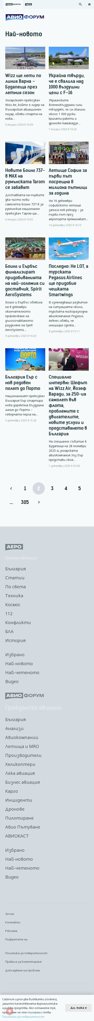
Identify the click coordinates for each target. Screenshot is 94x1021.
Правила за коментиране (23, 962)
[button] (80, 4)
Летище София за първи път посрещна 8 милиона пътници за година (68, 182)
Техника (14, 596)
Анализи (14, 728)
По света (15, 587)
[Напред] (39, 502)
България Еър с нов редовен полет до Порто (22, 382)
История (15, 640)
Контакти (12, 922)
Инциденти (18, 800)
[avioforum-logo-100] (25, 17)
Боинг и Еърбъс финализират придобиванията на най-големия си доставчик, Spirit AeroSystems (25, 280)
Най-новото (19, 663)
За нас (9, 914)
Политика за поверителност (26, 953)
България (15, 569)
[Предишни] (11, 488)
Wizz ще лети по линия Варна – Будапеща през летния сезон (23, 84)
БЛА (9, 631)
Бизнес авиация (22, 782)
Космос (12, 604)
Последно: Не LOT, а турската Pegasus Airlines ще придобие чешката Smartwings (68, 280)
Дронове (14, 809)
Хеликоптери (20, 764)
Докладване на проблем (22, 970)
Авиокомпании (21, 737)
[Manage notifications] (9, 1011)
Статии (14, 578)
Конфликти (18, 622)
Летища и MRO (22, 746)
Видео (12, 681)
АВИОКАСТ (17, 836)
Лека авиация (20, 773)
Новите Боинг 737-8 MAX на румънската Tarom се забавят (25, 179)
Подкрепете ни (16, 939)
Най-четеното (22, 672)
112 (8, 613)
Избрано (14, 655)
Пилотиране (19, 818)
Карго (11, 791)
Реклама (11, 931)
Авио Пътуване (22, 827)
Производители (23, 755)
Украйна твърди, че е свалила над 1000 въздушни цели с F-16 (67, 84)
